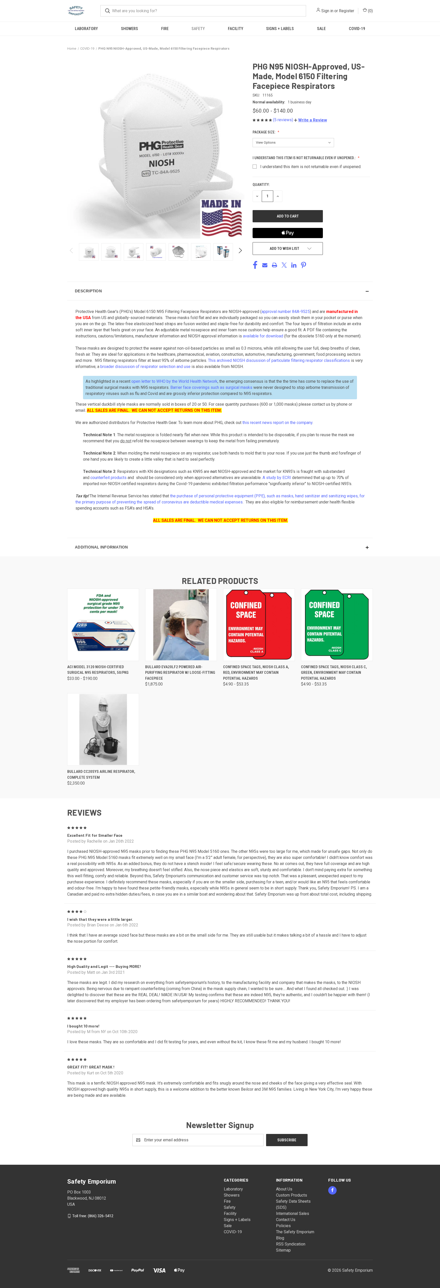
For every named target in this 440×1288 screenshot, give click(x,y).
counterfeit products (108, 477)
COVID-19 (357, 28)
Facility (235, 28)
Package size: (264, 132)
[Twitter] (284, 265)
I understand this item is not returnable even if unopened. (310, 166)
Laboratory (86, 28)
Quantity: (261, 185)
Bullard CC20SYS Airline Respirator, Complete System (101, 774)
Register (346, 10)
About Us (284, 1189)
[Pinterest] (303, 265)
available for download (263, 336)
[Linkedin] (293, 265)
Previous (71, 251)
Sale (321, 28)
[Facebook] (255, 265)
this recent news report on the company (277, 422)
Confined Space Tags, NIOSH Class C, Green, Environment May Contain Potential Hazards (334, 673)
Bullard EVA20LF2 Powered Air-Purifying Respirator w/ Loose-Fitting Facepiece (180, 673)
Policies (283, 1225)
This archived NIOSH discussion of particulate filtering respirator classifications (279, 360)
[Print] (274, 265)
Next (240, 251)
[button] (310, 120)
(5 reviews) (283, 119)
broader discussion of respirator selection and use (145, 366)
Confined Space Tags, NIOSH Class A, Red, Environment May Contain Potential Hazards (256, 673)
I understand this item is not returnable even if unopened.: (304, 158)
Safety (198, 28)
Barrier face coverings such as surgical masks (211, 387)
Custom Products (291, 1195)
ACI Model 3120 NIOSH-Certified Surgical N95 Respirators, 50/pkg (98, 670)
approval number (286, 311)
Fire (165, 28)
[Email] (264, 265)
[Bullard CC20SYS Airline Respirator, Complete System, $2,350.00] (103, 729)
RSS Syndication (290, 1244)
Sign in (327, 10)
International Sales (292, 1213)
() (370, 10)
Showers (129, 28)
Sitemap (283, 1250)
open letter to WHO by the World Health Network (174, 381)
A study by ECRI (277, 477)
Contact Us (285, 1219)
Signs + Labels (280, 28)
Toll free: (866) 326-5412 (92, 1215)
